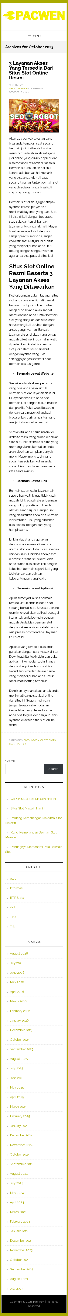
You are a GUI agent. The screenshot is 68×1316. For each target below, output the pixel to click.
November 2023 (21, 1250)
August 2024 (19, 1173)
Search (10, 761)
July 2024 (16, 1183)
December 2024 (21, 1135)
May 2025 (17, 1087)
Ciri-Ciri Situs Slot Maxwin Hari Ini (33, 799)
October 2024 (20, 1154)
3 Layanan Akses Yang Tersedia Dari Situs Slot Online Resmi (31, 70)
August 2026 (19, 953)
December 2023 (21, 1240)
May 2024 (17, 1193)
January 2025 (19, 1126)
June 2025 (17, 1078)
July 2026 (16, 963)
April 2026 (17, 992)
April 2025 (17, 1097)
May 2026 (17, 982)
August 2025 (19, 1059)
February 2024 (20, 1221)
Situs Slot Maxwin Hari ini (28, 808)
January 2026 (19, 1020)
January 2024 (19, 1231)
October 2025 (19, 1039)
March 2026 (18, 1001)
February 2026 (20, 1011)
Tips (17, 744)
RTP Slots (50, 740)
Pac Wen (34, 15)
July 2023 (16, 1288)
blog (27, 740)
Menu (37, 36)
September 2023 (21, 1269)
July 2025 (16, 1068)
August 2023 (19, 1279)
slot (11, 744)
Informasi (37, 740)
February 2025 (20, 1116)
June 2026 (17, 972)
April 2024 (17, 1202)
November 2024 (21, 1145)
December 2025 (21, 1030)
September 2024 (22, 1164)
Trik (23, 744)
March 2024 (18, 1212)
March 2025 (18, 1106)
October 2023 (19, 1260)
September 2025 (21, 1049)
